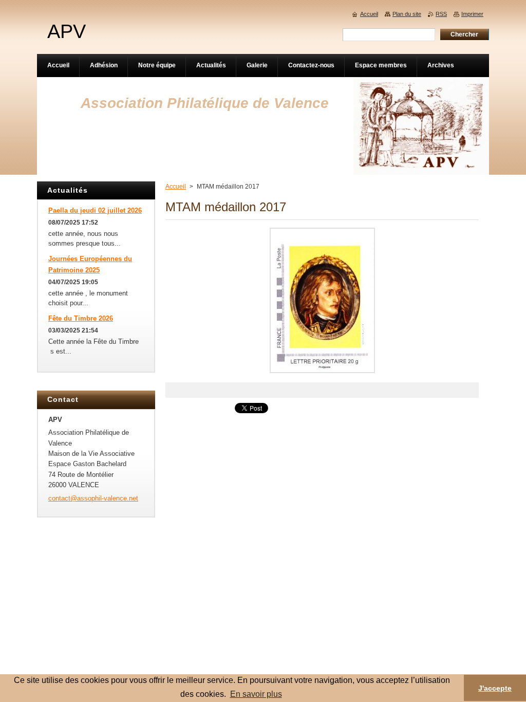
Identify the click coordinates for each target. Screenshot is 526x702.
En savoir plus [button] (256, 694)
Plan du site (406, 14)
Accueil (175, 186)
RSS (441, 14)
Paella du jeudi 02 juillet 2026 (95, 210)
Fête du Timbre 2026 (80, 318)
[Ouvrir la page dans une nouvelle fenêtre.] (322, 373)
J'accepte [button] (495, 688)
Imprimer (472, 14)
